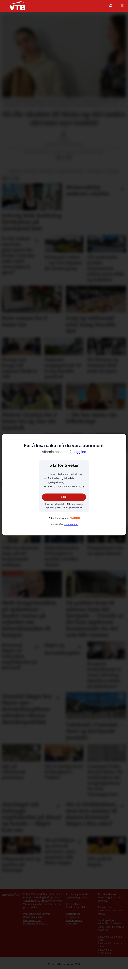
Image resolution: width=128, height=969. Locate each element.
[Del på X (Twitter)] (63, 157)
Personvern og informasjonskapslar (35, 922)
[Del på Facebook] (58, 157)
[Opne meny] (122, 6)
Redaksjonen (73, 917)
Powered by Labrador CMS (64, 964)
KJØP (64, 497)
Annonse (71, 923)
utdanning (95, 171)
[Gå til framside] (17, 5)
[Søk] (110, 6)
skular (15, 171)
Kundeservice (74, 920)
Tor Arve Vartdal (75, 907)
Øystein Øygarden (76, 897)
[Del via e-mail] (69, 157)
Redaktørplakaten (33, 917)
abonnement (71, 524)
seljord (112, 171)
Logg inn (64, 452)
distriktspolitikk (70, 171)
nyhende (46, 171)
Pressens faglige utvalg (36, 913)
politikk (30, 171)
